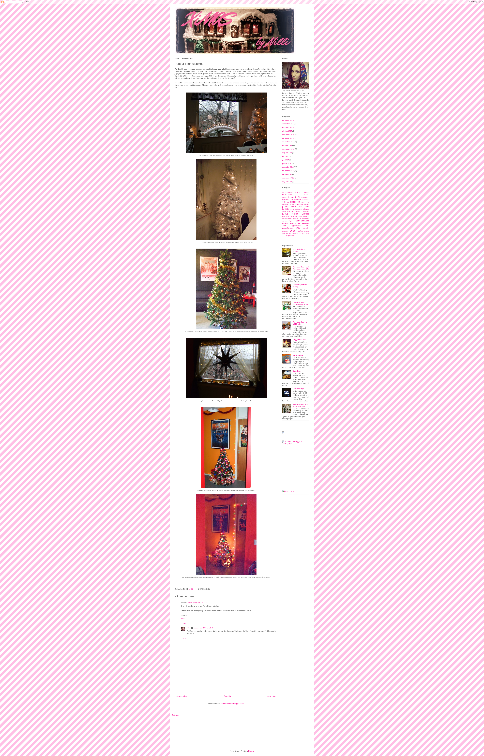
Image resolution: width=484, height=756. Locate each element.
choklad (284, 197)
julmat (298, 211)
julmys (285, 214)
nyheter (284, 221)
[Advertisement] (301, 467)
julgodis (285, 209)
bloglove (295, 195)
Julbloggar (175, 715)
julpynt (295, 214)
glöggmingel (305, 199)
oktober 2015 (287, 131)
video (283, 235)
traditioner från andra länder (301, 233)
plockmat (285, 231)
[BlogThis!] (201, 589)
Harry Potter (305, 202)
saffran (300, 231)
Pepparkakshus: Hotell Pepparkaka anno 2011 (301, 268)
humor (292, 204)
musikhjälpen (305, 218)
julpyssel (305, 214)
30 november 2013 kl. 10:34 (198, 603)
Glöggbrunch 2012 (299, 340)
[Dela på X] (204, 589)
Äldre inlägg (271, 696)
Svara (183, 618)
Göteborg (285, 202)
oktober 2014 (287, 145)
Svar (185, 623)
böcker (301, 195)
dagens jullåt (294, 197)
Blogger (251, 751)
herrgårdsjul (285, 204)
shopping (306, 231)
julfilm (307, 207)
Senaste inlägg (181, 696)
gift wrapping (296, 199)
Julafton (306, 204)
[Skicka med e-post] (199, 589)
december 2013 (288, 167)
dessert (303, 197)
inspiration (299, 204)
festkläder (285, 199)
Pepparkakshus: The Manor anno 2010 (300, 405)
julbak (285, 206)
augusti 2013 (287, 182)
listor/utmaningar (287, 218)
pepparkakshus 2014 (300, 225)
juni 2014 (285, 160)
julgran (292, 209)
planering (306, 228)
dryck (307, 197)
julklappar (306, 209)
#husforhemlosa (287, 192)
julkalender (298, 209)
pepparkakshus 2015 (291, 228)
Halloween (295, 202)
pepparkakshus (289, 223)
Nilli (188, 628)
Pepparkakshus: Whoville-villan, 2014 (300, 303)
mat (300, 218)
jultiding (294, 216)
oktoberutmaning (301, 221)
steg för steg (286, 233)
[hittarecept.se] (288, 491)
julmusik (305, 211)
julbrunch (293, 206)
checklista (306, 195)
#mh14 (297, 192)
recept (292, 230)
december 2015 (288, 124)
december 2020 (288, 120)
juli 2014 (285, 156)
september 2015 (288, 135)
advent (290, 195)
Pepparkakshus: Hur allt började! (300, 323)
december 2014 (288, 138)
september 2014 (288, 149)
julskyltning (286, 216)
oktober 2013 (287, 174)
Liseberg (306, 216)
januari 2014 (286, 163)
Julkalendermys (298, 389)
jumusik (300, 216)
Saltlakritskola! (298, 355)
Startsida (227, 696)
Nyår (290, 221)
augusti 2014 (287, 153)
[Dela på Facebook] (206, 589)
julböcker (300, 206)
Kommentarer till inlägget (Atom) (232, 704)
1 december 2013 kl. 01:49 (203, 628)
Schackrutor (297, 371)
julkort (284, 211)
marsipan (295, 218)
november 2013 (288, 171)
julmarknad (291, 211)
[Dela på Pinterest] (209, 589)
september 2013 (288, 178)
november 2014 (288, 142)
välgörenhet (290, 235)
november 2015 (288, 127)
